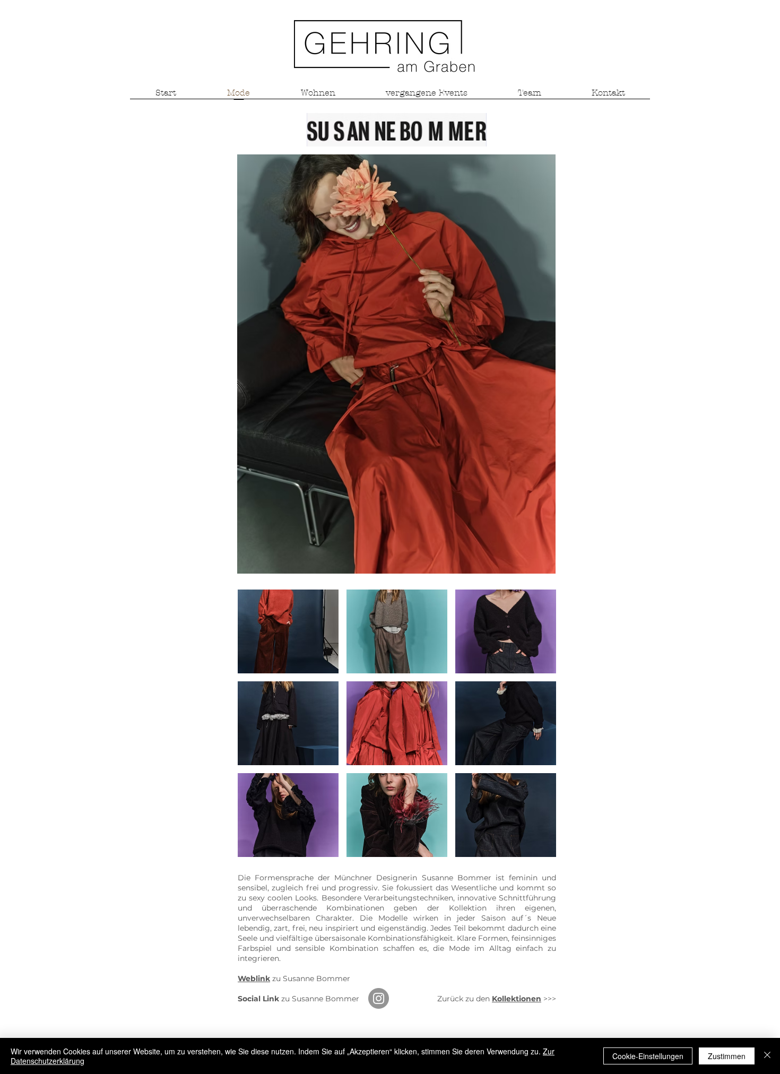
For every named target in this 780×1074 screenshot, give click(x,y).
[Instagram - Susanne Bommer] (378, 998)
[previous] (257, 729)
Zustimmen (727, 1056)
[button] (288, 631)
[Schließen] (767, 1056)
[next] (536, 729)
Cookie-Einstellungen (647, 1056)
